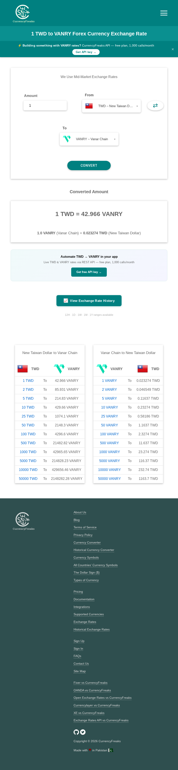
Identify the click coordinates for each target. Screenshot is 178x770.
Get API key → (86, 52)
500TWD (28, 443)
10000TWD (28, 470)
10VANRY (109, 407)
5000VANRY (109, 461)
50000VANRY (109, 479)
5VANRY (109, 398)
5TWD (28, 398)
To (65, 128)
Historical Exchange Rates (92, 629)
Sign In (78, 648)
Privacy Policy (83, 535)
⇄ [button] (155, 105)
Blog (77, 520)
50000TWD (28, 479)
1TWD (28, 381)
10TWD (28, 407)
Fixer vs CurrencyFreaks (90, 682)
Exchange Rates (85, 622)
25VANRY (109, 416)
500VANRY (109, 443)
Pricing (78, 591)
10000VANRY (109, 470)
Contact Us (81, 663)
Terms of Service (85, 527)
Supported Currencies (89, 614)
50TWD (28, 425)
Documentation (84, 599)
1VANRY (109, 381)
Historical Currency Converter (94, 550)
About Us (80, 512)
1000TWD (28, 452)
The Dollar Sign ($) (87, 572)
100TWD (28, 434)
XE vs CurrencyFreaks (89, 713)
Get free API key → (89, 272)
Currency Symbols (86, 557)
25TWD (28, 416)
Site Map (80, 671)
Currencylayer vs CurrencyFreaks (97, 705)
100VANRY (109, 434)
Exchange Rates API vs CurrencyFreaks (101, 720)
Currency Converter (87, 542)
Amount (30, 96)
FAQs (77, 656)
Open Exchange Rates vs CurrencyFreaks (103, 697)
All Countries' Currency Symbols (96, 565)
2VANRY (109, 389)
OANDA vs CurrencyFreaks (92, 690)
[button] (163, 13)
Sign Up (79, 641)
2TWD (28, 389)
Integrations (82, 607)
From (89, 95)
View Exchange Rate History (89, 300)
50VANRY (109, 425)
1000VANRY (109, 452)
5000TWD (28, 461)
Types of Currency (86, 580)
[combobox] (111, 106)
